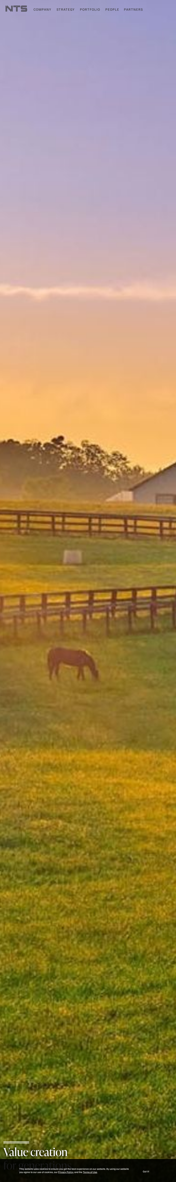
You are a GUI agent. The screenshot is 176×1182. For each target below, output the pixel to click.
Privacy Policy (65, 1172)
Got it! (146, 1171)
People (112, 9)
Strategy (66, 9)
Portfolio (90, 9)
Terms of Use (90, 1172)
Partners (133, 9)
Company (42, 9)
